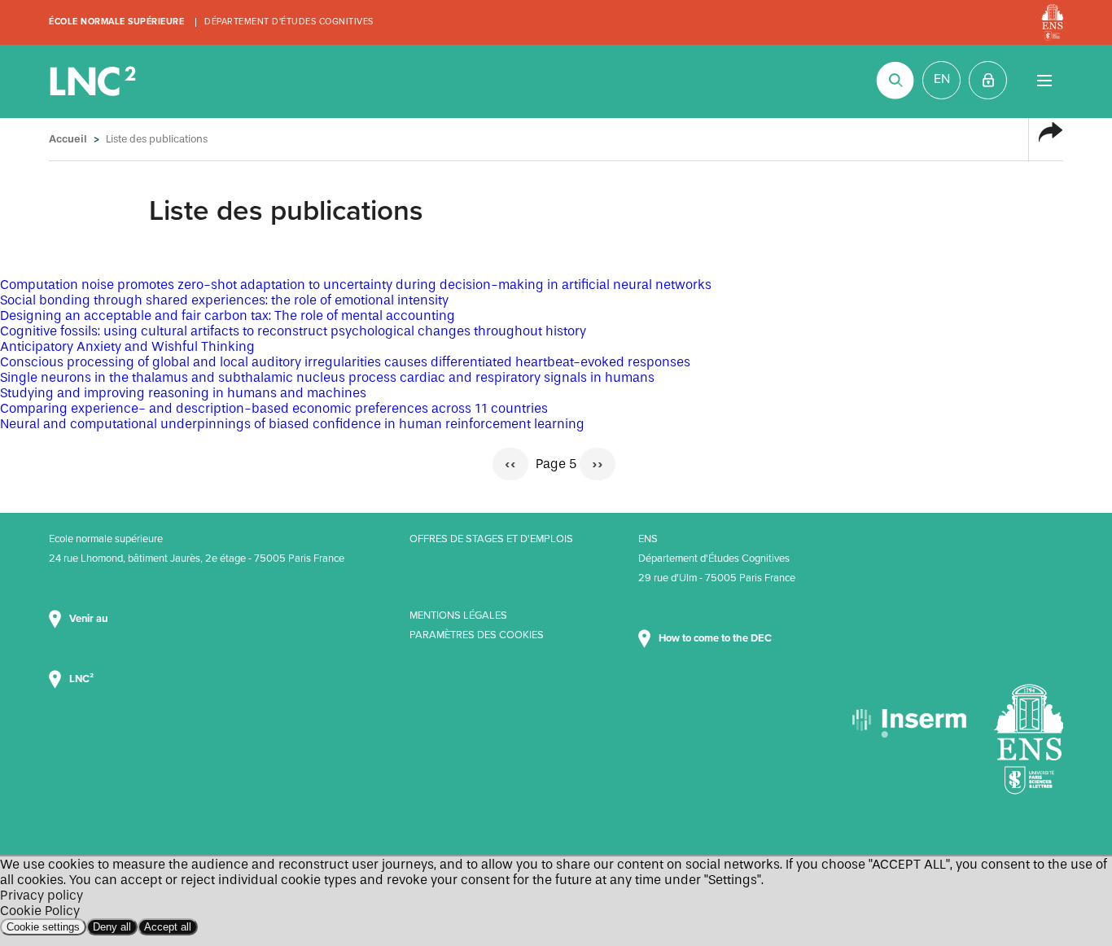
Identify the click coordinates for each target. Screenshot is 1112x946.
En (942, 79)
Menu (1044, 80)
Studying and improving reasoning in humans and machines (183, 393)
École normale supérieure (116, 21)
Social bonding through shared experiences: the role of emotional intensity (224, 300)
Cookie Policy (40, 910)
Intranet (988, 80)
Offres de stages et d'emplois (491, 538)
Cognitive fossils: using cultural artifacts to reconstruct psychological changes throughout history (293, 331)
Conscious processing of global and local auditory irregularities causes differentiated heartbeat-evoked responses (345, 362)
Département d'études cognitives (289, 21)
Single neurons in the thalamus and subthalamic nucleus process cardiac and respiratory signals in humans (327, 377)
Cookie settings (43, 927)
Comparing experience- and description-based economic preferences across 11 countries (274, 408)
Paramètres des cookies (476, 635)
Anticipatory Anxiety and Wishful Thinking (127, 346)
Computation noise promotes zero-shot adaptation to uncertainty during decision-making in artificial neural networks (355, 284)
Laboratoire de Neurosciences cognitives (94, 81)
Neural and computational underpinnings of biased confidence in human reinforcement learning (292, 423)
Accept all (167, 927)
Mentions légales (458, 615)
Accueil (68, 139)
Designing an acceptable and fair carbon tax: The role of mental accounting (227, 315)
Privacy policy (41, 895)
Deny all (112, 927)
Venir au (89, 618)
